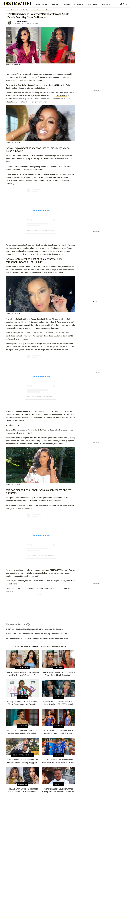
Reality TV (22, 10)
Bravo (28, 10)
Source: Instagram (13, 65)
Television (55, 4)
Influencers (78, 4)
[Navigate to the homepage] (18, 3)
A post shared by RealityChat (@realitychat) (41, 555)
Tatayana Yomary (21, 21)
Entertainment (42, 4)
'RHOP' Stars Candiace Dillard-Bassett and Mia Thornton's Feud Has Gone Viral (34, 629)
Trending (66, 4)
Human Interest (92, 4)
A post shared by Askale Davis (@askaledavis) (41, 396)
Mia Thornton (61, 96)
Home (8, 10)
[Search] (115, 3)
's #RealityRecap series (33, 167)
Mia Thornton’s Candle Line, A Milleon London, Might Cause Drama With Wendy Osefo (37, 638)
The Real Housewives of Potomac (41, 10)
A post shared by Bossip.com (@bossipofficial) (41, 230)
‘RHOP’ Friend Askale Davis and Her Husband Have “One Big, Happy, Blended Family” (37, 634)
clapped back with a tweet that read (31, 411)
